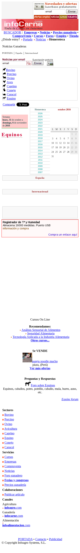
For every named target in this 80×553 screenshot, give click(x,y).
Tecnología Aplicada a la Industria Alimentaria (41, 337)
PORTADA (7, 53)
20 (64, 147)
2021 (40, 129)
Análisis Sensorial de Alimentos (41, 330)
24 (52, 152)
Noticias (41, 39)
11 (56, 143)
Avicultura (10, 428)
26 (60, 152)
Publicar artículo (14, 494)
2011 (40, 160)
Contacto (40, 539)
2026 (40, 113)
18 (56, 147)
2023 (40, 123)
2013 (40, 154)
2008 (40, 169)
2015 (40, 147)
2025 (40, 116)
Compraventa (12, 466)
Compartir (9, 104)
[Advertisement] (41, 212)
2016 (40, 144)
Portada (27, 39)
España (19, 53)
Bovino (10, 70)
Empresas (10, 461)
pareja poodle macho (45, 361)
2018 (40, 138)
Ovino (11, 78)
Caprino (12, 86)
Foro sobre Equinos (43, 385)
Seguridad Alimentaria (41, 333)
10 (52, 143)
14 (68, 143)
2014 (40, 150)
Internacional (31, 53)
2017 (40, 141)
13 (64, 143)
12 (60, 143)
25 (56, 152)
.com (13, 507)
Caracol (11, 94)
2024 (40, 119)
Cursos (8, 457)
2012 (40, 157)
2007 (40, 172)
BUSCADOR (12, 32)
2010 (40, 163)
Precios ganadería (15, 484)
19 (60, 147)
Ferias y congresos (16, 480)
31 (52, 156)
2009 (40, 166)
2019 (40, 135)
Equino (11, 98)
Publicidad (55, 539)
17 (52, 147)
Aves (10, 82)
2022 (40, 126)
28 (68, 152)
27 (64, 152)
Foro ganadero (13, 475)
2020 (40, 132)
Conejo (11, 90)
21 (68, 147)
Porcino (11, 74)
